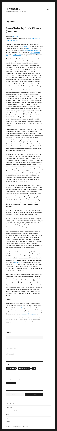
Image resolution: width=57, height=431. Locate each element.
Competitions (10, 403)
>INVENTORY (13, 9)
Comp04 (16, 317)
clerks (32, 317)
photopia (28, 319)
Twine (22, 308)
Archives (8, 352)
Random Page (11, 383)
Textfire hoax (17, 54)
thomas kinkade (19, 321)
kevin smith (16, 319)
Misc (7, 418)
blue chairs (22, 317)
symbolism (8, 321)
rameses (33, 319)
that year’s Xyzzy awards (30, 50)
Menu (48, 10)
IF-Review (9, 407)
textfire (13, 321)
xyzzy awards (33, 321)
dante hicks (37, 317)
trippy (25, 321)
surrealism (37, 319)
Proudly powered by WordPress (20, 426)
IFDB (34, 368)
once (24, 319)
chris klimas (28, 317)
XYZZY (8, 422)
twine (28, 321)
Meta (7, 414)
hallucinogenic (9, 319)
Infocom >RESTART (11, 411)
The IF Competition (24, 368)
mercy (21, 319)
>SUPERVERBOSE (11, 368)
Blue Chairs (15, 36)
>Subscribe (34, 394)
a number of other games (28, 314)
